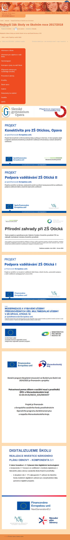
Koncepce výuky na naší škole (11, 65)
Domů (1, 20)
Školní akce (5, 84)
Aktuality (7, 20)
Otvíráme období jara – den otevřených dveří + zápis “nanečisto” (49, 41)
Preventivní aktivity (7, 76)
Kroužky (4, 80)
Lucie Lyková (20, 29)
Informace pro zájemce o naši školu (11, 55)
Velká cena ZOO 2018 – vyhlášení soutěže (13, 41)
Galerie (3, 89)
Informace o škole (7, 50)
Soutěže (4, 97)
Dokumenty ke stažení (8, 93)
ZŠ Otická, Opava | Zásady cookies (15, 536)
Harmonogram (6, 61)
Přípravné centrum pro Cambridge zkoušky (8, 70)
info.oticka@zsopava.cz (8, 16)
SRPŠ (3, 102)
